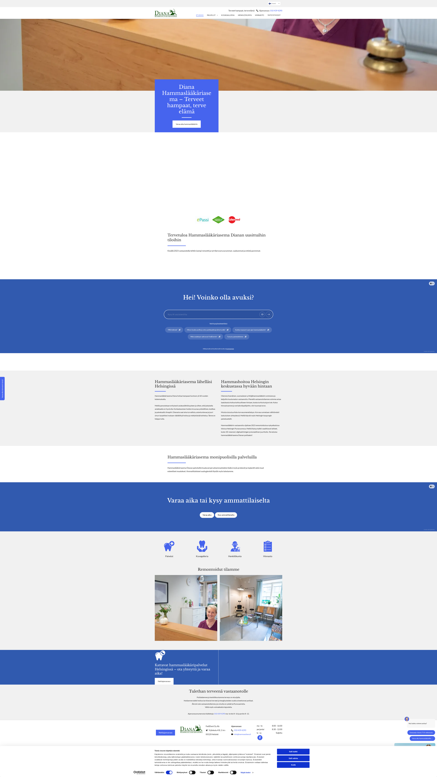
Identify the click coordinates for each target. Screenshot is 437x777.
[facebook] (259, 738)
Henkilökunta (234, 556)
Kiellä (293, 765)
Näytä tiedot (245, 772)
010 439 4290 (276, 10)
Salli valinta (293, 758)
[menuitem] (199, 15)
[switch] (192, 772)
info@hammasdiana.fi (242, 734)
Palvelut (169, 556)
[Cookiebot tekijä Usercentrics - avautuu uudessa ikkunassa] (139, 772)
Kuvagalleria (202, 556)
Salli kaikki (293, 752)
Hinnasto (267, 556)
